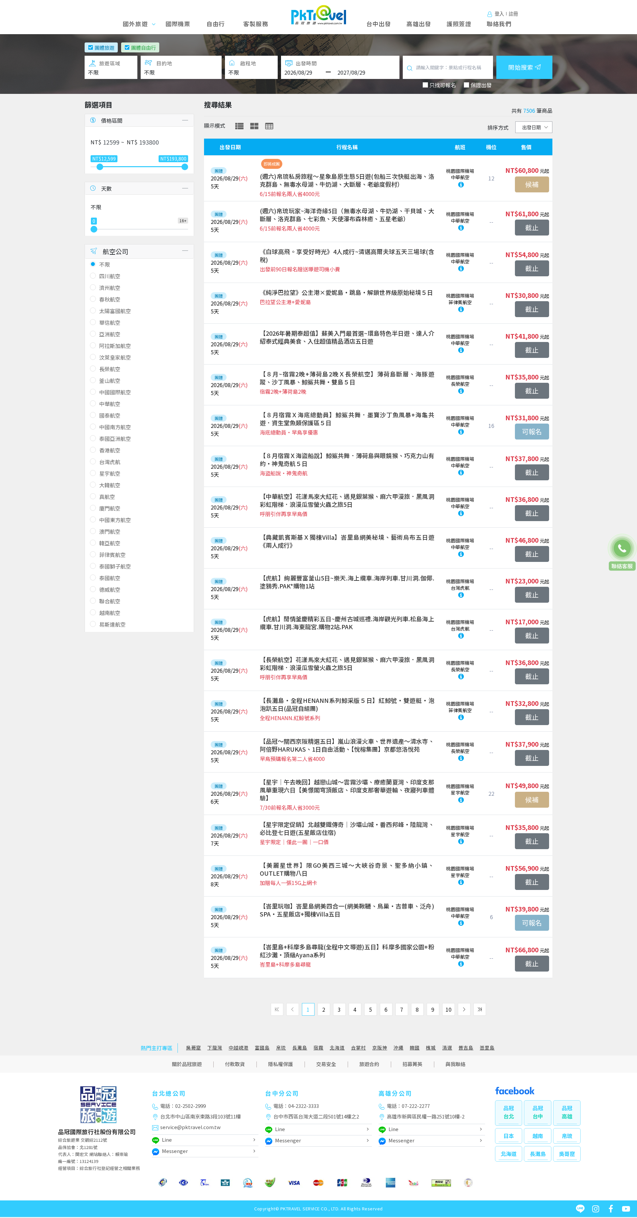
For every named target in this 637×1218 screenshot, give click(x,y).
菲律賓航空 (112, 554)
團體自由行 (143, 47)
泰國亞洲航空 (115, 438)
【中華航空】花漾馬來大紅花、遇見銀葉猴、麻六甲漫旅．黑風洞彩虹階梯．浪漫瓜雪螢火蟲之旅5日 (347, 500)
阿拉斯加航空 (115, 345)
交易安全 (326, 1063)
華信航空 (109, 322)
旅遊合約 (369, 1063)
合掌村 (358, 1047)
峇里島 (487, 1047)
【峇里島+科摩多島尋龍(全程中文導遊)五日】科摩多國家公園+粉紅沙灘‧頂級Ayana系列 (347, 951)
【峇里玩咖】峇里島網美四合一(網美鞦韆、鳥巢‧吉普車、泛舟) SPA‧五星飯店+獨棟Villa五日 (347, 910)
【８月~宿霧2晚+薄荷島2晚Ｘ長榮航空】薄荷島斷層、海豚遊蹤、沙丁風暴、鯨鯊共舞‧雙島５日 (347, 378)
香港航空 (109, 450)
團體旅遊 (104, 47)
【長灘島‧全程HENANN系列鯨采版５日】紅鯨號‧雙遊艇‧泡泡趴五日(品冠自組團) (347, 704)
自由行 (215, 24)
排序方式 (498, 127)
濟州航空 (109, 287)
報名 (532, 432)
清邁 (447, 1047)
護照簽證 (459, 24)
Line (167, 1139)
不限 (104, 264)
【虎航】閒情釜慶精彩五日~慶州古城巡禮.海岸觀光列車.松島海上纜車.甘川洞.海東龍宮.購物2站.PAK (347, 623)
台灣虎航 (109, 461)
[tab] (239, 126)
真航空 (107, 496)
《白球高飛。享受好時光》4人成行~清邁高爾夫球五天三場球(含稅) (347, 255)
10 (449, 1009)
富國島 (262, 1047)
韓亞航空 (109, 543)
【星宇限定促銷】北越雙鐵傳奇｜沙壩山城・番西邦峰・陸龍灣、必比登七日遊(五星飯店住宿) (347, 828)
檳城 (431, 1047)
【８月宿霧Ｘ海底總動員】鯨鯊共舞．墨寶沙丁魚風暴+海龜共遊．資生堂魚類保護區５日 (347, 419)
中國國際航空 (115, 392)
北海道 (337, 1047)
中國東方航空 (115, 519)
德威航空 (109, 589)
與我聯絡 (455, 1063)
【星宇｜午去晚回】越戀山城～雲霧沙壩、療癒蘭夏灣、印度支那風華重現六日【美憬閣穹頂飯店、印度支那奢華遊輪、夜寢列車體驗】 (347, 790)
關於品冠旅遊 (187, 1063)
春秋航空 (109, 299)
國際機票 (178, 24)
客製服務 (255, 24)
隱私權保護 (280, 1063)
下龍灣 (214, 1047)
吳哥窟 (193, 1047)
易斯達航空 (112, 624)
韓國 (415, 1047)
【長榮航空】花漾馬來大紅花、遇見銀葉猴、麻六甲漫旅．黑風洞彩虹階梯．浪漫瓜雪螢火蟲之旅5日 (347, 663)
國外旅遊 (137, 24)
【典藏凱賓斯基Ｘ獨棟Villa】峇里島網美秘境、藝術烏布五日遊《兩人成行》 (347, 541)
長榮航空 (109, 369)
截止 (531, 227)
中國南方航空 (115, 427)
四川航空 (109, 276)
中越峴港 (238, 1047)
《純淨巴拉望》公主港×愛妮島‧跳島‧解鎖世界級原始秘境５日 (346, 292)
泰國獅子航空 (115, 566)
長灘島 (299, 1047)
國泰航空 (109, 415)
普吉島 (466, 1047)
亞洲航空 (109, 334)
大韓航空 (109, 485)
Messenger (175, 1150)
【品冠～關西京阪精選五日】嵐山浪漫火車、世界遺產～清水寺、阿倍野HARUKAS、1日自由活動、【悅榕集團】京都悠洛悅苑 (347, 745)
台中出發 (378, 24)
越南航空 (109, 612)
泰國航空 (109, 578)
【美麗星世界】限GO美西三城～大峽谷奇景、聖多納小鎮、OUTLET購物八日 (347, 869)
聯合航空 (109, 601)
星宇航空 (109, 473)
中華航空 (109, 403)
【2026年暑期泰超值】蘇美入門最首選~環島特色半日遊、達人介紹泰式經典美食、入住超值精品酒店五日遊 (347, 337)
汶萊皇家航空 (115, 357)
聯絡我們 (499, 24)
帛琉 (281, 1047)
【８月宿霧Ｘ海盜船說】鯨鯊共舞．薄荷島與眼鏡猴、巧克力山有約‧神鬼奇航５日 (347, 459)
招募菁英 (412, 1063)
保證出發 (481, 85)
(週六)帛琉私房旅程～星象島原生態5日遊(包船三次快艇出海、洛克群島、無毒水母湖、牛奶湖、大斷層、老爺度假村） (347, 180)
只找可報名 (442, 85)
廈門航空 (109, 508)
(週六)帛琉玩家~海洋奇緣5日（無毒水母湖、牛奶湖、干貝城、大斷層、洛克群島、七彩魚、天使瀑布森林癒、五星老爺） (347, 215)
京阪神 (379, 1047)
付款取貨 (235, 1063)
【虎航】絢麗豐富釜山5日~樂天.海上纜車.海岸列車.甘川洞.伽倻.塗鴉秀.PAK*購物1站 (347, 582)
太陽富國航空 (115, 310)
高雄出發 (418, 24)
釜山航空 (109, 380)
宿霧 (318, 1047)
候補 (531, 184)
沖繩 (398, 1047)
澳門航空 (109, 531)
